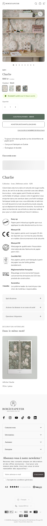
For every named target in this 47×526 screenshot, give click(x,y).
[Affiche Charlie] (19, 357)
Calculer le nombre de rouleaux (31, 130)
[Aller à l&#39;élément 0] (13, 65)
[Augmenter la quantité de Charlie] (15, 107)
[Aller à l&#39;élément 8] (33, 65)
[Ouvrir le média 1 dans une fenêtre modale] (40, 13)
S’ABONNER (38, 474)
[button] (23, 487)
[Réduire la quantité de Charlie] (5, 107)
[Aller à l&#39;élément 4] (22, 65)
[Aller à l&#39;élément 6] (27, 65)
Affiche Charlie (8, 382)
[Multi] (4, 88)
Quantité (5, 102)
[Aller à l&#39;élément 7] (30, 65)
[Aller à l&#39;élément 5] (25, 65)
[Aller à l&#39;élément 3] (19, 65)
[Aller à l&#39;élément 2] (16, 65)
